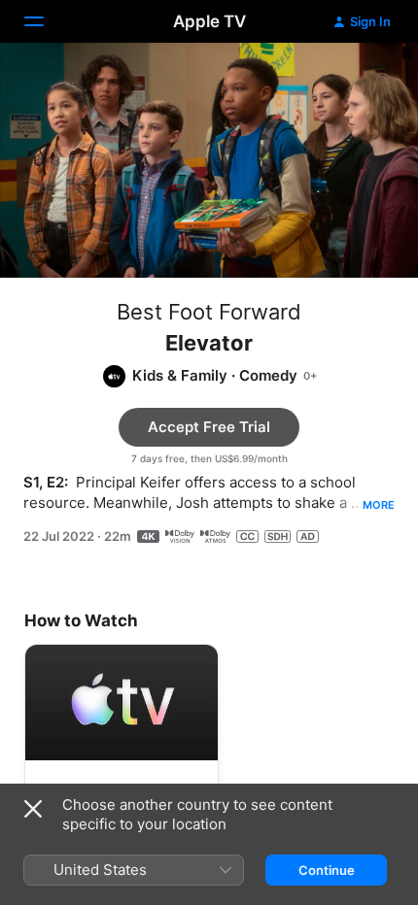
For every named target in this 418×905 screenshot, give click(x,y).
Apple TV (209, 21)
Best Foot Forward (209, 311)
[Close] (33, 809)
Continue (326, 870)
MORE (379, 505)
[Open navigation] (45, 21)
